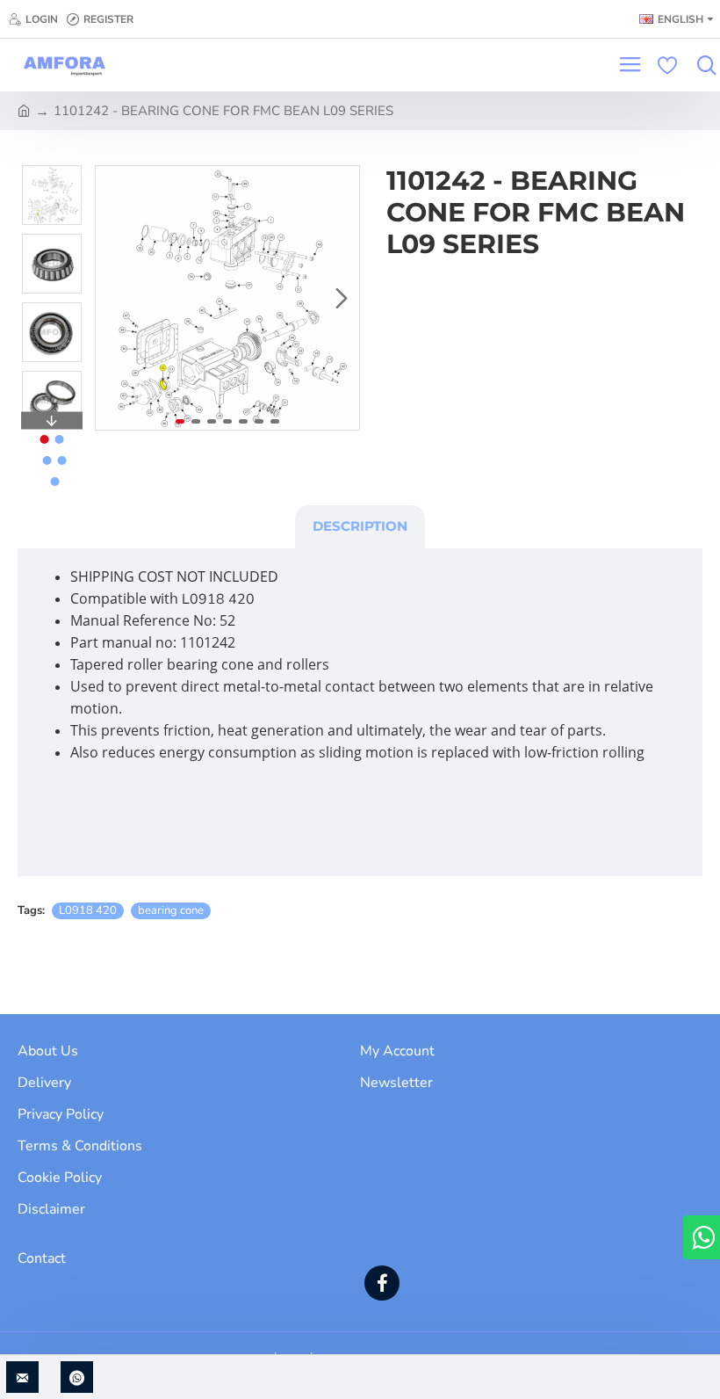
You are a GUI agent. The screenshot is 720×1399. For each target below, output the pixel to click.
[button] (113, 297)
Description (360, 526)
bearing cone (171, 910)
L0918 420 (88, 910)
